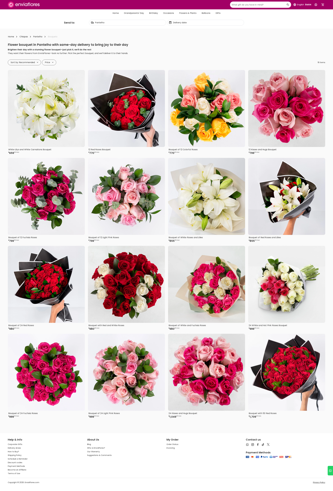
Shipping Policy (14, 455)
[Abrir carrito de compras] (323, 4)
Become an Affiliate (17, 469)
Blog (89, 444)
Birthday (153, 13)
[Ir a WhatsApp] (330, 470)
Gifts (218, 13)
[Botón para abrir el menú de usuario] (315, 4)
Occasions (168, 13)
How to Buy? (13, 451)
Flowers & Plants (187, 13)
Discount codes (15, 462)
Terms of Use (14, 473)
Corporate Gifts (15, 444)
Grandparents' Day (134, 13)
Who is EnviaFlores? (96, 448)
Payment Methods (16, 466)
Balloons (206, 13)
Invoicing (170, 448)
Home (116, 13)
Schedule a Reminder (18, 459)
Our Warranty (93, 451)
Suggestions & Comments (99, 455)
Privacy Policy (319, 482)
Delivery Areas (14, 448)
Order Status (172, 444)
